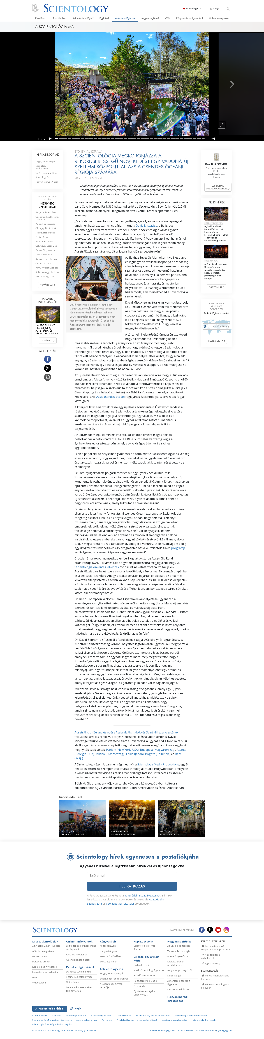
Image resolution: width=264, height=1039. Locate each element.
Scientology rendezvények (42, 167)
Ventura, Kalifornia (44, 241)
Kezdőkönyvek (108, 945)
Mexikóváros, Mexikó (45, 232)
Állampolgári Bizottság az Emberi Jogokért (52, 1024)
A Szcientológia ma (125, 18)
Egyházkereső (141, 965)
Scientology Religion (101, 1015)
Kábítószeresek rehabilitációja (175, 963)
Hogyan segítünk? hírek (47, 182)
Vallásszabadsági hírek (46, 173)
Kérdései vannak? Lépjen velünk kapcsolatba (215, 947)
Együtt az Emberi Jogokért (174, 1020)
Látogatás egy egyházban (45, 972)
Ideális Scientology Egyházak (149, 970)
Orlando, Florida (43, 263)
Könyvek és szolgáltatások (189, 18)
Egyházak (104, 18)
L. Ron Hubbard (59, 18)
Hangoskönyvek (108, 951)
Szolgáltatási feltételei (120, 903)
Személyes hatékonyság (79, 976)
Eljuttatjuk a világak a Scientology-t (144, 993)
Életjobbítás (72, 982)
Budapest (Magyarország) (157, 750)
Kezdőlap (40, 18)
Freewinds (139, 986)
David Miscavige (146, 226)
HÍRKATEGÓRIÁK (48, 155)
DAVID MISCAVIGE (216, 164)
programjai (178, 548)
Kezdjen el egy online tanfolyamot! (153, 1015)
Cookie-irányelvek (184, 1030)
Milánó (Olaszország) (110, 754)
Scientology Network (76, 1015)
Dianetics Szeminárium (78, 971)
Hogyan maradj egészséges (177, 999)
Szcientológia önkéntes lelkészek (97, 567)
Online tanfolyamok (219, 18)
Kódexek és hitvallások (44, 966)
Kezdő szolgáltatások (80, 967)
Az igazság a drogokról (179, 970)
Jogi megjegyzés (224, 1030)
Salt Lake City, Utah (45, 276)
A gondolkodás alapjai (78, 959)
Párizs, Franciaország (45, 224)
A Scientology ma (111, 969)
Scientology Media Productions (158, 764)
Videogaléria (39, 982)
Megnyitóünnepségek (46, 161)
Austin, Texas (42, 237)
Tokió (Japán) (135, 754)
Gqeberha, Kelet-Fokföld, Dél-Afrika (47, 218)
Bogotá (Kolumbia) (157, 754)
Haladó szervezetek (144, 975)
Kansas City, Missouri (45, 250)
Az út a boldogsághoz (179, 945)
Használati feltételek (204, 1030)
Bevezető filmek (108, 961)
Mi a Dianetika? (40, 956)
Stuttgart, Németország (46, 259)
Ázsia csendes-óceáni (110, 397)
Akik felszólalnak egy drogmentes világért (137, 1020)
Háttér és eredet (41, 961)
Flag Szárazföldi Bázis (145, 980)
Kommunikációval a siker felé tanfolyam (79, 989)
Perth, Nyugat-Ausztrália (47, 267)
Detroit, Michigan (44, 254)
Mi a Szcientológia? (83, 18)
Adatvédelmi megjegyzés (162, 1030)
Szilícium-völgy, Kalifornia (47, 272)
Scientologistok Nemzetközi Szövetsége (52, 1020)
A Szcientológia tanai (43, 951)
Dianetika (56, 1015)
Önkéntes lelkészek (178, 989)
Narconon (107, 1020)
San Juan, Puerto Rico (45, 212)
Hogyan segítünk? (150, 18)
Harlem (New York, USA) (122, 750)
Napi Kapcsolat (143, 941)
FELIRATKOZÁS (132, 886)
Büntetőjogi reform (177, 956)
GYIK (167, 18)
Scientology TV (194, 8)
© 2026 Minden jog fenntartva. (64, 1030)
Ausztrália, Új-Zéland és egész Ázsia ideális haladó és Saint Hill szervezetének (126, 732)
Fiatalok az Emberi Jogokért (204, 1020)
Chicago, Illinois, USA (46, 228)
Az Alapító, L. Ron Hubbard (46, 945)
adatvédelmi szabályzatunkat (142, 895)
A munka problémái (76, 954)
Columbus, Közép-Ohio (46, 245)
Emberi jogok (174, 975)
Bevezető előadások (111, 956)
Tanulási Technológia (178, 951)
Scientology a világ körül (146, 958)
